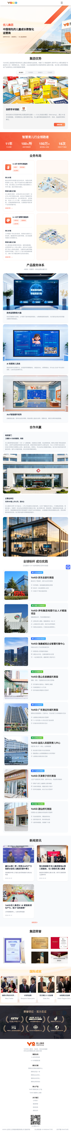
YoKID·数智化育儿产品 (35, 1089)
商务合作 (35, 1110)
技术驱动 (30, 72)
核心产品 (35, 1086)
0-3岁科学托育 (35, 1057)
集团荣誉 (35, 1104)
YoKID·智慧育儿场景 (35, 1093)
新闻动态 (35, 1107)
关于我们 (35, 1098)
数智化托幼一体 (35, 1071)
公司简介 (35, 1100)
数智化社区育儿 (35, 1078)
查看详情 (59, 124)
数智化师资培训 (35, 1081)
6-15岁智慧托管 (35, 1060)
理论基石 (21, 72)
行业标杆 (50, 72)
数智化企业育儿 (35, 1075)
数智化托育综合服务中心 (35, 1068)
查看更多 (35, 922)
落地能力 (40, 72)
